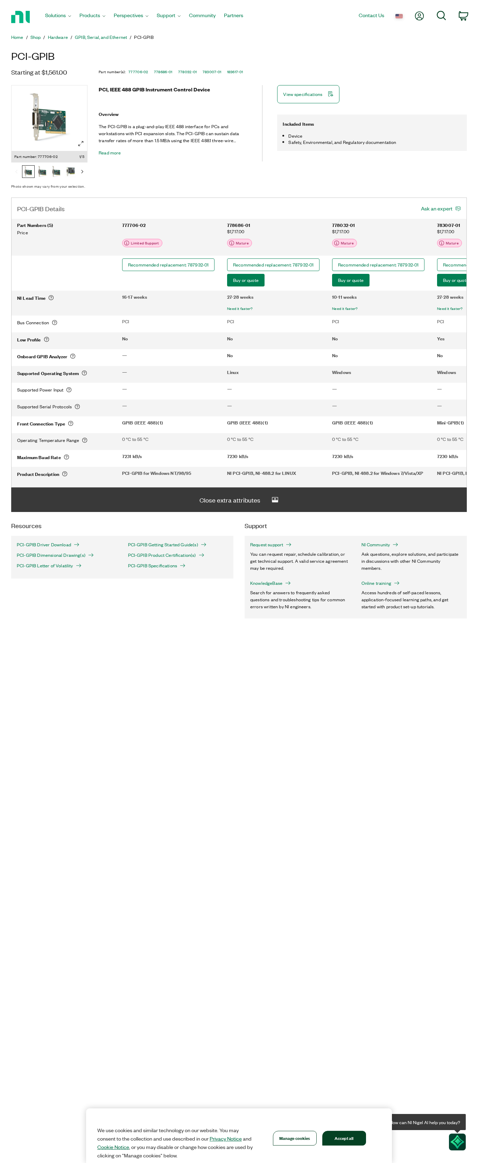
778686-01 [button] (163, 72)
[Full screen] (81, 143)
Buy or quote (246, 280)
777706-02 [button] (138, 72)
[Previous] (16, 172)
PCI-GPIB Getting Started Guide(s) (163, 544)
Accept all (344, 1138)
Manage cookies (294, 1138)
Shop (35, 37)
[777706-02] (28, 172)
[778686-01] (42, 172)
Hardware (58, 37)
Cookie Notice (113, 1146)
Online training (376, 583)
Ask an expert (436, 208)
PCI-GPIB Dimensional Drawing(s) (51, 555)
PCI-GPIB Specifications (152, 565)
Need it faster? (240, 308)
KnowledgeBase (266, 583)
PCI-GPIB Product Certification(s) (162, 555)
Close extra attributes (229, 500)
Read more (110, 153)
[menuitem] (58, 17)
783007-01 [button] (212, 72)
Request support (266, 544)
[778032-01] (56, 172)
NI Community (375, 544)
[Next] (82, 172)
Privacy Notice (226, 1138)
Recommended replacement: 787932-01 (168, 264)
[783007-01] (70, 172)
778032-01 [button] (187, 72)
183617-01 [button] (235, 72)
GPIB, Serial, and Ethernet (101, 37)
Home (17, 37)
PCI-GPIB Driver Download (44, 544)
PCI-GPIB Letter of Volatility (45, 565)
